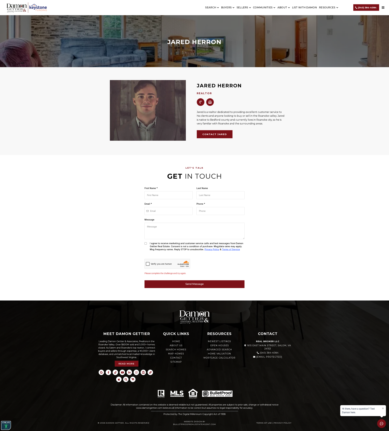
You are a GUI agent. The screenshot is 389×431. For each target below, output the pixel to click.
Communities (262, 7)
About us (176, 345)
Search (210, 7)
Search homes (176, 349)
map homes (176, 353)
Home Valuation (219, 353)
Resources (327, 7)
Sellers (242, 7)
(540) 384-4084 (269, 352)
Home (176, 341)
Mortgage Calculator (219, 357)
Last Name (202, 188)
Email (148, 204)
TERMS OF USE (264, 423)
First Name (151, 188)
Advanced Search (219, 349)
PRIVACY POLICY (282, 423)
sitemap (176, 362)
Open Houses (219, 345)
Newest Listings (219, 341)
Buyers (226, 7)
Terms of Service (231, 249)
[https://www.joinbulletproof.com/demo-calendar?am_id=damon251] (217, 394)
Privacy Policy (212, 249)
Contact (176, 357)
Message (149, 219)
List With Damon (304, 7)
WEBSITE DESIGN (193, 421)
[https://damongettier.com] (26, 7)
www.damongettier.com (149, 408)
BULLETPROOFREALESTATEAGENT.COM (194, 424)
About (282, 7)
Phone (200, 204)
